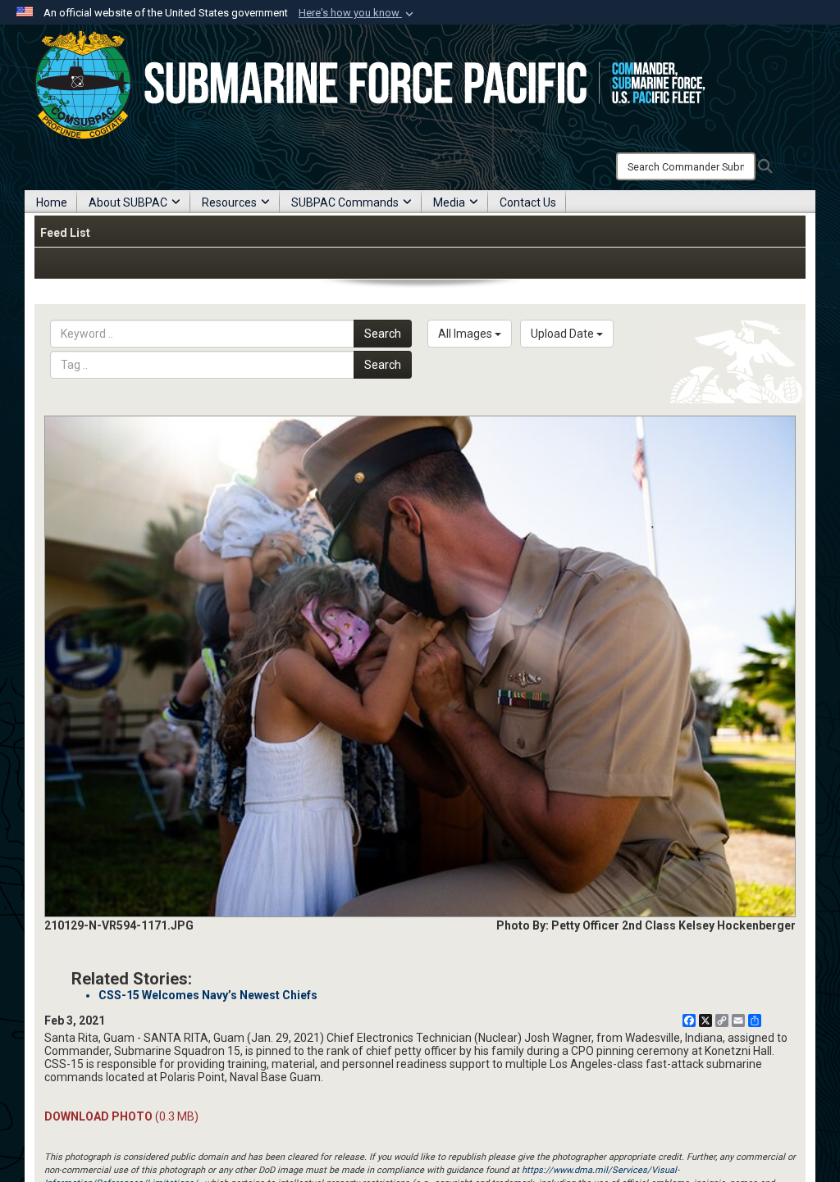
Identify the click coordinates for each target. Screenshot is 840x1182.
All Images (466, 333)
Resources (229, 202)
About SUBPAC (128, 202)
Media (449, 202)
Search (382, 333)
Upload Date (563, 333)
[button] (358, 13)
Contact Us (528, 202)
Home (51, 202)
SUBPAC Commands (345, 202)
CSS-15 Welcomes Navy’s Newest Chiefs (207, 995)
